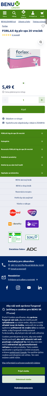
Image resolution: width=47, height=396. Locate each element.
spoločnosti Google (18, 352)
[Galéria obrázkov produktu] (23, 83)
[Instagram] (18, 287)
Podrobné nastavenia (23, 387)
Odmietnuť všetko (23, 379)
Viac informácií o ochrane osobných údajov (21, 362)
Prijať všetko (23, 371)
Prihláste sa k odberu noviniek (21, 279)
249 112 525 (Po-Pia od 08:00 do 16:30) (27, 265)
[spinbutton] (23, 100)
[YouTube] (29, 287)
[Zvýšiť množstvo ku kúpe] (42, 100)
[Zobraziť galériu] (40, 42)
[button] (33, 14)
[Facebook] (7, 287)
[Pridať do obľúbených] (43, 26)
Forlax (5, 26)
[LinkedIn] (40, 287)
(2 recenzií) (16, 35)
